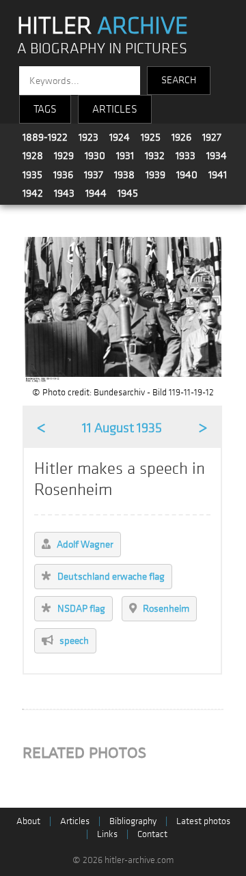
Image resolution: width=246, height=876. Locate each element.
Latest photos (203, 821)
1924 (119, 137)
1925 (151, 137)
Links (107, 834)
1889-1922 (45, 137)
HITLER (102, 26)
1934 (216, 156)
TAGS (45, 109)
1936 (63, 175)
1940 (186, 175)
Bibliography (132, 821)
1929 (64, 156)
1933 (185, 156)
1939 (155, 175)
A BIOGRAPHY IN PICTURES (102, 49)
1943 (64, 193)
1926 (181, 137)
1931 (125, 156)
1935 (32, 175)
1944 (96, 193)
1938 (124, 175)
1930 (95, 156)
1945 (128, 193)
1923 (88, 137)
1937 (93, 175)
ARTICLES (114, 109)
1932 (155, 156)
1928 (33, 156)
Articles (75, 821)
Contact (152, 834)
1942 (33, 193)
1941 (217, 175)
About (28, 821)
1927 (211, 137)
